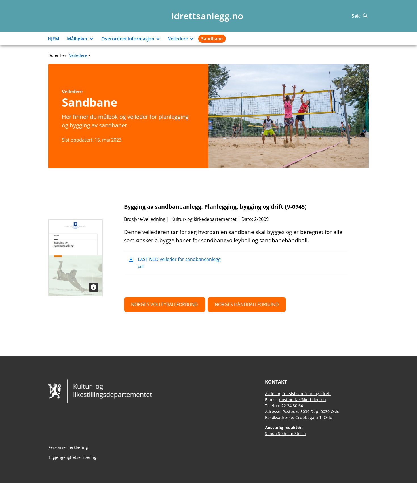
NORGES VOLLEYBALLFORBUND (164, 304)
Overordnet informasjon (127, 39)
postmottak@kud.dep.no (302, 399)
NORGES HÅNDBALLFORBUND (247, 304)
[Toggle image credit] (93, 287)
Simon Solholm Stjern (285, 433)
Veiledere (178, 39)
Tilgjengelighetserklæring (72, 457)
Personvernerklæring (68, 447)
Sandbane (212, 39)
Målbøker (77, 39)
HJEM (53, 39)
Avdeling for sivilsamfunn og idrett (298, 393)
